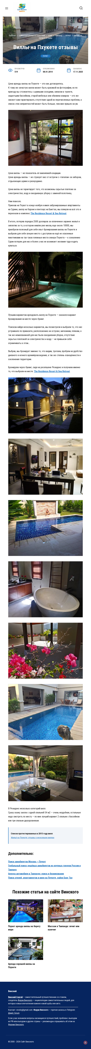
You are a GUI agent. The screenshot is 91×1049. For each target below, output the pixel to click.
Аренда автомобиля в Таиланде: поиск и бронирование (36, 873)
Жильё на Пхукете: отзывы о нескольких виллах (32, 837)
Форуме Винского (16, 1024)
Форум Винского (25, 1000)
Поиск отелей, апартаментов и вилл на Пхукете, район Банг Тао (40, 877)
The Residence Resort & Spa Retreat (48, 213)
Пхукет (45, 56)
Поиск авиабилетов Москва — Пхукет (27, 861)
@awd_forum (13, 1013)
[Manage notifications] (85, 1042)
